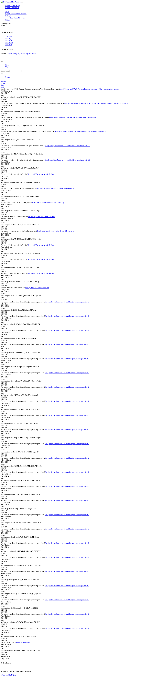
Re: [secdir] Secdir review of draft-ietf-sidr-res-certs (55, 188)
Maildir (8, 675)
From (3, 83)
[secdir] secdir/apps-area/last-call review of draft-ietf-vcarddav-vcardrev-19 (80, 132)
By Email (21, 54)
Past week (9, 41)
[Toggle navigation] (22, 2)
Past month (9, 43)
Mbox (3, 675)
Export (7, 77)
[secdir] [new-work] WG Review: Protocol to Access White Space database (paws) (89, 89)
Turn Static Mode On (17, 18)
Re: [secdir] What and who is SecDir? (41, 174)
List (2, 87)
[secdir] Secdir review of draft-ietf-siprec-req (48, 202)
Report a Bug (12, 54)
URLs (13, 675)
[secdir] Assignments (23, 642)
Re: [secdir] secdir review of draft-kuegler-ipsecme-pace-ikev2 (67, 302)
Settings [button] (8, 16)
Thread (7, 67)
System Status (31, 54)
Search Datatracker (12, 8)
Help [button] (7, 12)
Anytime (8, 36)
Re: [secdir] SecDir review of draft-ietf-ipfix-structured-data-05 (67, 146)
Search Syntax (10, 14)
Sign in (7, 20)
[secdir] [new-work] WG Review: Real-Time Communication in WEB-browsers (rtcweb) (96, 103)
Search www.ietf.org (12, 6)
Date (7, 65)
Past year (8, 45)
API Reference (21, 14)
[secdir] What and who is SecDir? (37, 288)
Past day (8, 39)
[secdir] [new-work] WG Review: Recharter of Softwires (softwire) (72, 117)
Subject (3, 81)
